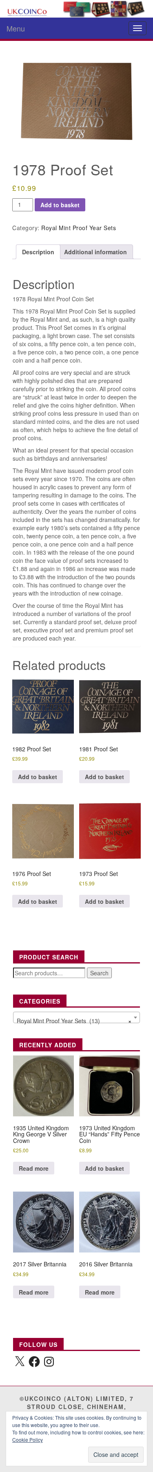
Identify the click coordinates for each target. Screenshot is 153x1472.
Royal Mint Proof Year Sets (78, 228)
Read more (34, 1168)
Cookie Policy (27, 1439)
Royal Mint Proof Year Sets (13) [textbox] (74, 1021)
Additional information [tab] (95, 252)
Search (99, 973)
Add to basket (60, 205)
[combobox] (76, 1017)
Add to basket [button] (37, 777)
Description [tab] (38, 252)
